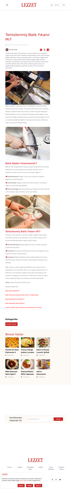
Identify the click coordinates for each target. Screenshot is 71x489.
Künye (9, 467)
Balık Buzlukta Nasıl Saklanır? (14, 299)
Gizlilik (41, 467)
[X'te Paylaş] (44, 50)
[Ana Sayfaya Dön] (35, 460)
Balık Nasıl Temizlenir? (12, 291)
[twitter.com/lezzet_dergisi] (60, 480)
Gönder (58, 419)
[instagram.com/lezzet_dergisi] (56, 480)
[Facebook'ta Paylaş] (48, 50)
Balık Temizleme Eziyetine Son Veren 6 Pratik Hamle (22, 295)
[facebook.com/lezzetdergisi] (52, 480)
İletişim (20, 467)
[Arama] (64, 5)
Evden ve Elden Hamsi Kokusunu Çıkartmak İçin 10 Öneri (23, 307)
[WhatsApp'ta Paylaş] (41, 50)
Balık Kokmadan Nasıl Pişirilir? (15, 303)
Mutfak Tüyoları (11, 324)
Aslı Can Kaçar (13, 49)
